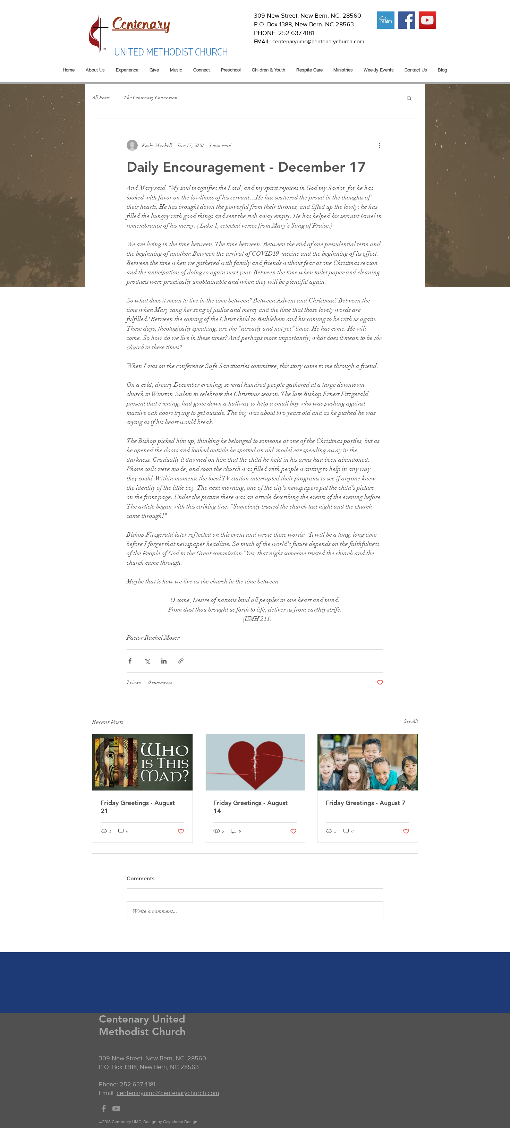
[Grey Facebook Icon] (104, 1108)
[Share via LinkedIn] (164, 661)
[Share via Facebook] (130, 661)
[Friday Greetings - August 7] (367, 762)
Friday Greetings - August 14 (250, 807)
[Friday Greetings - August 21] (142, 762)
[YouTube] (427, 20)
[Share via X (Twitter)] (147, 661)
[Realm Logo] (385, 20)
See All (411, 721)
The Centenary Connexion (151, 98)
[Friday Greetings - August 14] (255, 762)
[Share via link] (181, 661)
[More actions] (379, 145)
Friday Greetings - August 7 (366, 803)
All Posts (101, 98)
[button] (409, 98)
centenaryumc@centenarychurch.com (318, 41)
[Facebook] (406, 20)
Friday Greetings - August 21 (138, 807)
